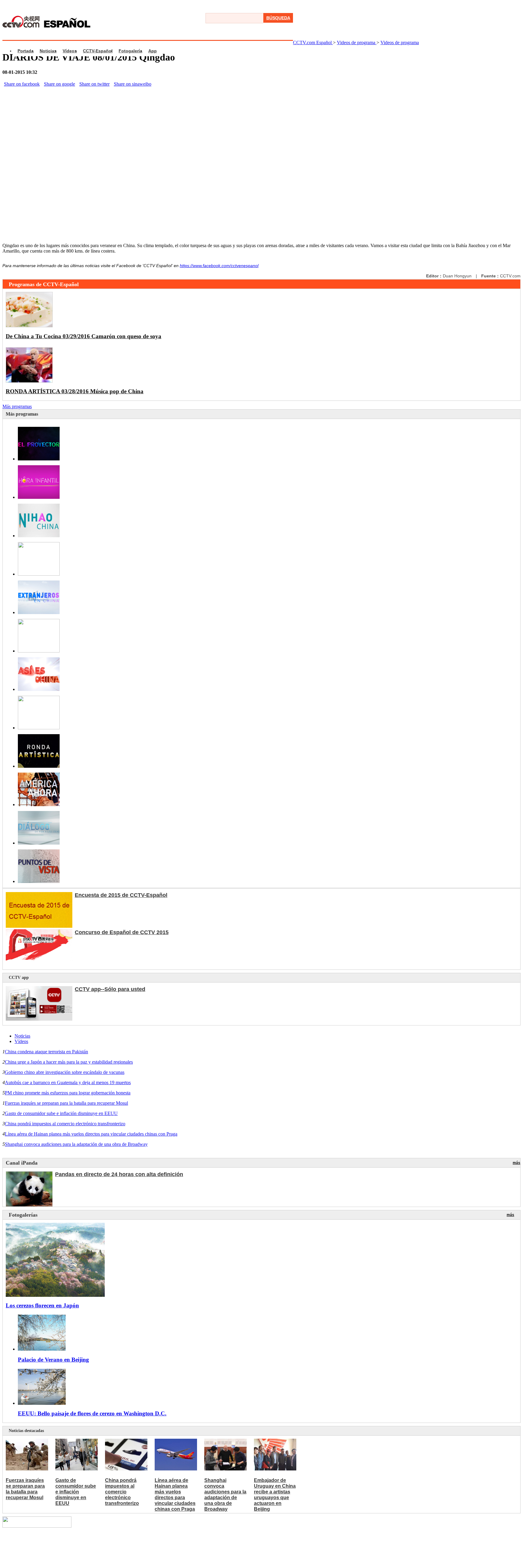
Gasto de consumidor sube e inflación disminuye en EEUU (61, 1113)
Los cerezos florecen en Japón (42, 1305)
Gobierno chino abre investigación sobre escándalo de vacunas (64, 1072)
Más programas (17, 406)
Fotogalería (130, 50)
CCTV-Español (98, 50)
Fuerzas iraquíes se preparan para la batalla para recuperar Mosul (66, 1103)
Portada (26, 50)
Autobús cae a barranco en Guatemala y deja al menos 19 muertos (68, 1082)
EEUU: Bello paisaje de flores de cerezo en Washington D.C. (92, 1413)
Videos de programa (357, 42)
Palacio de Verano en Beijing (53, 1359)
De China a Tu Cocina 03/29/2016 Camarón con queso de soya (83, 336)
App (152, 50)
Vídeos (70, 50)
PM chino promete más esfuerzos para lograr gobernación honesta (67, 1092)
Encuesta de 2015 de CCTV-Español (121, 895)
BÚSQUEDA (278, 17)
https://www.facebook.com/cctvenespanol (219, 265)
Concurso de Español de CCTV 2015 (122, 932)
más (516, 1163)
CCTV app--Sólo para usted (110, 989)
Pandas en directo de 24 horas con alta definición (119, 1174)
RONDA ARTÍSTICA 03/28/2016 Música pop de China (74, 391)
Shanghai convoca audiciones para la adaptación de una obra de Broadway (76, 1144)
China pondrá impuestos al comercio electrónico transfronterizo (65, 1123)
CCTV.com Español (313, 42)
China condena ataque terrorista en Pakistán (46, 1051)
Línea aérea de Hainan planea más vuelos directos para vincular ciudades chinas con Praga (91, 1133)
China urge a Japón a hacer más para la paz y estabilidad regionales (69, 1061)
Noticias (48, 50)
